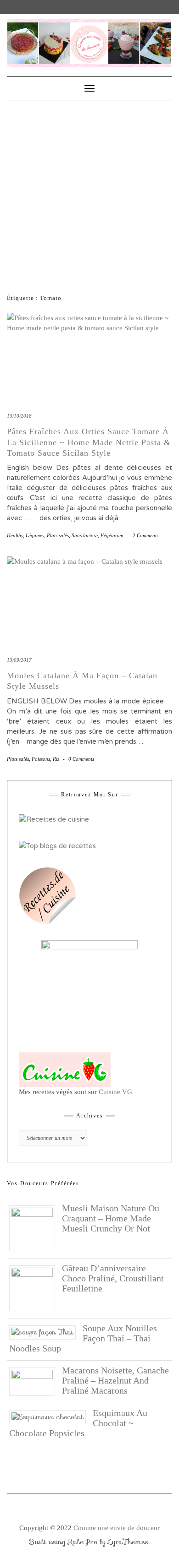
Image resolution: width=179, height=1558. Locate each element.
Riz (56, 759)
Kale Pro (82, 1541)
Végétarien (112, 535)
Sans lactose (85, 535)
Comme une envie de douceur (116, 1527)
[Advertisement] (89, 194)
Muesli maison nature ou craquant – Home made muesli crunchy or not (110, 1218)
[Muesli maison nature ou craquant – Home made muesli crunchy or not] (35, 1227)
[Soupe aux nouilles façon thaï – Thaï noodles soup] (46, 1331)
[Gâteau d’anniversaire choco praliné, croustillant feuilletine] (35, 1287)
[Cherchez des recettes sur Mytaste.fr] (57, 845)
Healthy (15, 535)
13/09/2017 (19, 660)
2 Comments (145, 535)
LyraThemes (128, 1541)
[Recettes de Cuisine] (54, 819)
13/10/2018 (19, 416)
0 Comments (81, 759)
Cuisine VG (115, 1091)
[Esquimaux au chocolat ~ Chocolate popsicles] (51, 1416)
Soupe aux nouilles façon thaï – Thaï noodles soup (83, 1338)
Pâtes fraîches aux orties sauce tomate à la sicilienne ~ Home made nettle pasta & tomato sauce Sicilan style (89, 442)
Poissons (41, 759)
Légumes (35, 535)
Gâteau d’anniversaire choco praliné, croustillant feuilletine (113, 1278)
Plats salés (58, 535)
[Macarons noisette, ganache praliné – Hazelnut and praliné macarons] (35, 1380)
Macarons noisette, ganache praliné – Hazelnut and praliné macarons (115, 1380)
